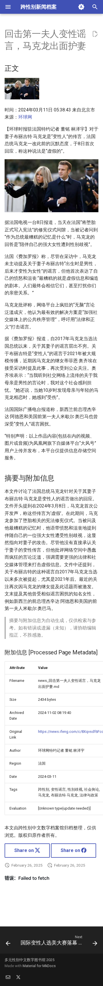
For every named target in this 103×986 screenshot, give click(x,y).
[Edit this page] (95, 34)
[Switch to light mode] (81, 7)
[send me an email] (8, 976)
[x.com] (18, 976)
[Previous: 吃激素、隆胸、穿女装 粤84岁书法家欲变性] (8, 941)
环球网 (25, 117)
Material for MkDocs (39, 966)
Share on (24, 850)
